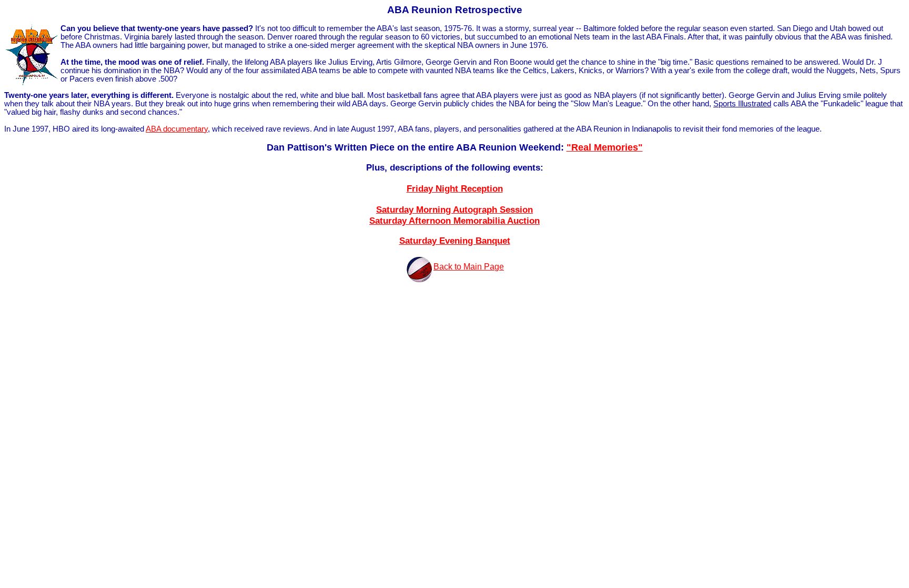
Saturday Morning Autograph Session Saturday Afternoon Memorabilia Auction (454, 215)
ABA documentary (177, 129)
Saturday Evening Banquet (454, 240)
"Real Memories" (605, 147)
